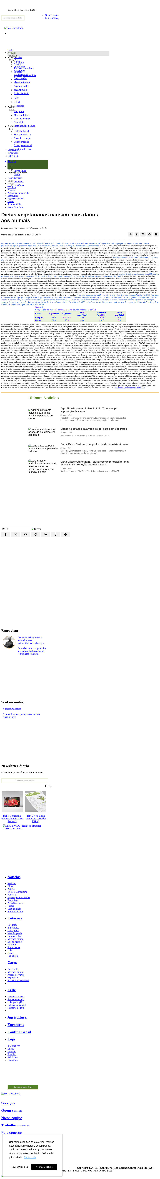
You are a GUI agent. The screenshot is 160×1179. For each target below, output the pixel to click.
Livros (11, 1048)
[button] (35, 528)
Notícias (13, 55)
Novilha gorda (21, 74)
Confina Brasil (19, 1032)
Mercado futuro (21, 82)
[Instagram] (35, 534)
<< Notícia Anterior (122, 388)
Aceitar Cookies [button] (44, 1167)
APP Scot (13, 156)
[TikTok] (55, 534)
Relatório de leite (16, 1007)
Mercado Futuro (15, 972)
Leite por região (15, 1002)
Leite (16, 98)
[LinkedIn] (45, 534)
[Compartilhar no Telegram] (149, 234)
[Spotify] (65, 534)
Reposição (19, 105)
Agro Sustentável (16, 903)
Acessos (12, 1051)
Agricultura (14, 149)
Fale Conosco (52, 18)
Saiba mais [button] (30, 1157)
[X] (15, 534)
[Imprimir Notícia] (156, 234)
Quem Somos (51, 15)
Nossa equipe (11, 1118)
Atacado (18, 90)
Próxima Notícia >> (137, 388)
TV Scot (12, 187)
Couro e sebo (20, 78)
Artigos (11, 183)
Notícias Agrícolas (12, 708)
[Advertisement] (80, 502)
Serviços (8, 1103)
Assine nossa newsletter (12, 18)
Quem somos (11, 1110)
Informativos (14, 1046)
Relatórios (13, 1057)
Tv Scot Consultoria (17, 891)
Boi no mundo (21, 86)
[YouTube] (25, 534)
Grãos (17, 102)
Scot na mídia (14, 204)
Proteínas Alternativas (18, 980)
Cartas (11, 201)
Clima (10, 180)
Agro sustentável (16, 198)
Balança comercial (17, 1005)
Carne (12, 109)
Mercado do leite (16, 996)
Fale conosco (11, 1132)
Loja (10, 169)
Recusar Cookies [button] (19, 1167)
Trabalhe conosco (15, 1125)
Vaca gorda (19, 70)
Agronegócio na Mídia (19, 897)
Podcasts (12, 190)
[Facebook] (5, 534)
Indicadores (19, 66)
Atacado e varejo (16, 999)
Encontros (13, 153)
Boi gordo (19, 62)
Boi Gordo (13, 969)
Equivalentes (20, 94)
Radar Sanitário (15, 207)
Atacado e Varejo (16, 974)
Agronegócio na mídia (19, 193)
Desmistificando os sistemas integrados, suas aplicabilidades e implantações (31, 640)
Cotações (13, 60)
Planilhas (12, 1054)
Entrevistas (13, 195)
